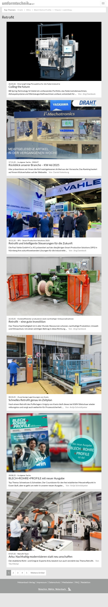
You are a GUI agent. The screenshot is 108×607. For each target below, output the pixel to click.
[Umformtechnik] (18, 3)
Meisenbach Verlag (26, 582)
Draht (20, 10)
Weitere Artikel (38, 572)
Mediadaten (67, 582)
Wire (28, 10)
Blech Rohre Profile (42, 10)
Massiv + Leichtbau (63, 10)
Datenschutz (54, 582)
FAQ (77, 582)
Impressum (42, 582)
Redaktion (85, 582)
